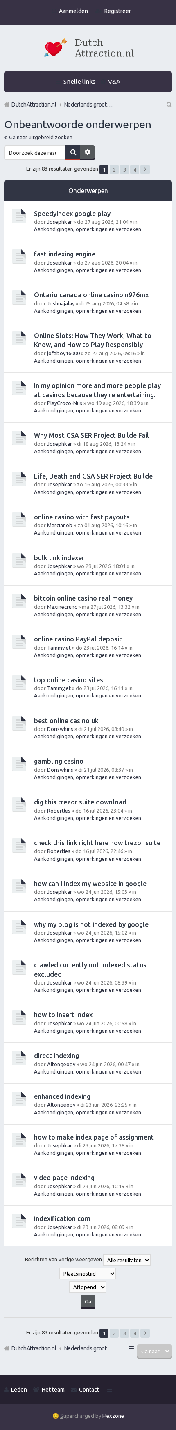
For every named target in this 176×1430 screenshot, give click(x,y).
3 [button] (124, 169)
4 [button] (134, 169)
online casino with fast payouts (82, 517)
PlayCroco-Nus (64, 403)
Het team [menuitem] (53, 1389)
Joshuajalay (60, 303)
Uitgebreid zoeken (87, 152)
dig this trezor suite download (80, 802)
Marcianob (59, 525)
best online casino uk (66, 720)
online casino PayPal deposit (78, 639)
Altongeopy (61, 1064)
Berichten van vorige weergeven (64, 1259)
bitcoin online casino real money (83, 598)
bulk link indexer (59, 557)
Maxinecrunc (62, 607)
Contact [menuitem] (89, 1389)
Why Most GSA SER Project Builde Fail (91, 435)
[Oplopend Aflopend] (88, 1287)
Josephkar (59, 222)
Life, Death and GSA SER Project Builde (93, 476)
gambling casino (58, 761)
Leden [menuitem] (19, 1389)
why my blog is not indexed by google (91, 924)
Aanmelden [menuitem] (73, 11)
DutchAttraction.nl (33, 1348)
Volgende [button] (145, 169)
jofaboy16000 (63, 353)
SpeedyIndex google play (72, 213)
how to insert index (63, 1014)
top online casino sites (68, 680)
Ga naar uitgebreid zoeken (40, 137)
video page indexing (64, 1177)
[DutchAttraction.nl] (88, 49)
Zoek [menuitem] (168, 104)
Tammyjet (59, 647)
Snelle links (79, 81)
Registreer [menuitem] (117, 11)
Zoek (72, 152)
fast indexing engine (64, 254)
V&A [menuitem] (114, 81)
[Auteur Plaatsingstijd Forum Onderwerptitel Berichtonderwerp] (88, 1273)
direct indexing (56, 1055)
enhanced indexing (62, 1096)
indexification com (62, 1218)
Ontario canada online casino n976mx (91, 294)
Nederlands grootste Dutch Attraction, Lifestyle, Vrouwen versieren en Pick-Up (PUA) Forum (88, 1348)
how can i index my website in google (90, 883)
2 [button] (114, 169)
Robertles (58, 810)
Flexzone (113, 1416)
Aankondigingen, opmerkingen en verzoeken (87, 229)
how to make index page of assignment (94, 1137)
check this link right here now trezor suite (97, 842)
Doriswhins (60, 729)
